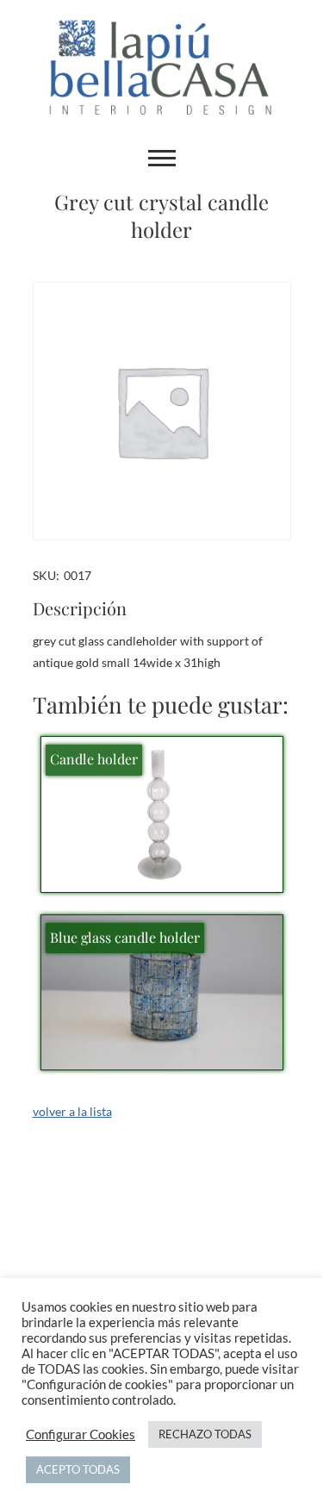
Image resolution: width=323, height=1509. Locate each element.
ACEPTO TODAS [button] (78, 1469)
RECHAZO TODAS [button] (205, 1434)
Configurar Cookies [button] (80, 1434)
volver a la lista (72, 1111)
